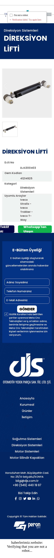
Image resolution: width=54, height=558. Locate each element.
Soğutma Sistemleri (27, 439)
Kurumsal (27, 405)
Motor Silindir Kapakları (27, 458)
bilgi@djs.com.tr (27, 481)
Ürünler (27, 411)
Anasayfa (27, 398)
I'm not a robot (21, 15)
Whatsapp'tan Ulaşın (34, 229)
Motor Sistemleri (27, 451)
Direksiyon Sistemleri (27, 445)
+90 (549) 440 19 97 (27, 485)
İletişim (27, 417)
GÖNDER (27, 309)
